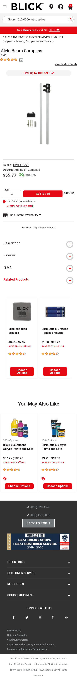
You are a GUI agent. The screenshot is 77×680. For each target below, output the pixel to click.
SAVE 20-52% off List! (14, 462)
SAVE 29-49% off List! (19, 346)
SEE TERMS (54, 30)
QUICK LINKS (16, 562)
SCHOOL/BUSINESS (20, 595)
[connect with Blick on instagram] (40, 619)
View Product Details (66, 64)
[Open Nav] (4, 7)
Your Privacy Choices (17, 640)
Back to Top (37, 523)
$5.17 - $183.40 (13, 458)
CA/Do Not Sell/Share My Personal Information (31, 644)
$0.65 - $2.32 (16, 342)
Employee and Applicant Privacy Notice (27, 649)
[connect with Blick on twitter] (26, 619)
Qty (7, 190)
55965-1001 (21, 164)
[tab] (38, 243)
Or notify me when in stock (20, 206)
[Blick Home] (27, 7)
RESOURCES (15, 584)
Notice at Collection (17, 635)
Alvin (3, 55)
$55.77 (9, 175)
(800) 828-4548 (40, 507)
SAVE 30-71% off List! (53, 346)
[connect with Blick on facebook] (13, 619)
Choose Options (22, 371)
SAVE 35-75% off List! (53, 462)
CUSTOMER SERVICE (21, 573)
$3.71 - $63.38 (51, 458)
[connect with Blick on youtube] (66, 619)
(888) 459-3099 (40, 515)
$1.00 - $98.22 (51, 342)
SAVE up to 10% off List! (38, 73)
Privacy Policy (14, 630)
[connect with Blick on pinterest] (53, 619)
